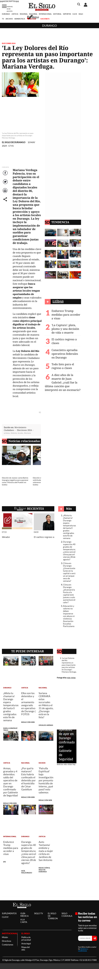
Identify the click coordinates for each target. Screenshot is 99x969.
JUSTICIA (14, 14)
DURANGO (6, 14)
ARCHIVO (9, 19)
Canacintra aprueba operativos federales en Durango (65, 353)
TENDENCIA (60, 222)
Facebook (5, 175)
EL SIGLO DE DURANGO (13, 142)
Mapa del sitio (25, 948)
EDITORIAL (57, 14)
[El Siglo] (22, 911)
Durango (49, 25)
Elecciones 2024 (8, 43)
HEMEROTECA (19, 19)
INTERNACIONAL (45, 14)
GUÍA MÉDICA (24, 914)
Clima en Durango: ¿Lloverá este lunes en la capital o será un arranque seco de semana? (69, 572)
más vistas (71, 677)
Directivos (6, 941)
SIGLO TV (38, 913)
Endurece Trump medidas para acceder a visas (66, 314)
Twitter (5, 184)
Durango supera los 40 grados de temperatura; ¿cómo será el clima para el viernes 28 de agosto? (69, 551)
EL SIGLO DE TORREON (53, 916)
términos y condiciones (83, 950)
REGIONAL (24, 14)
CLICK (74, 14)
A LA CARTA (23, 920)
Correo (5, 193)
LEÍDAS (58, 301)
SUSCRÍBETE (45, 19)
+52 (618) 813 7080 (88, 960)
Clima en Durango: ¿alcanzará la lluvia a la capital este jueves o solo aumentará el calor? (69, 593)
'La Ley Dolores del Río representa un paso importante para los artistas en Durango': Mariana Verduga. (69, 665)
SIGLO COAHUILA (67, 914)
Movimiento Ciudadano (15, 428)
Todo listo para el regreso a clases (63, 366)
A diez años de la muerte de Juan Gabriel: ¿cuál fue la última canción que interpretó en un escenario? (63, 382)
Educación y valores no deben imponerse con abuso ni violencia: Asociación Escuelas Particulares (69, 616)
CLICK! (5, 917)
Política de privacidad (26, 938)
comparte (5, 201)
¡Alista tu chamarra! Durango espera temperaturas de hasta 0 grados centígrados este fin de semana (69, 526)
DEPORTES (67, 14)
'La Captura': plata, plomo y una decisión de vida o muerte (65, 328)
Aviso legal (26, 943)
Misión (5, 937)
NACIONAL (33, 14)
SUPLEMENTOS (9, 913)
